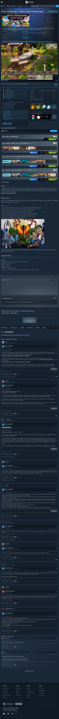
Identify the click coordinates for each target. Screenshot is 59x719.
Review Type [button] (4, 327)
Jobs (17, 690)
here (26, 302)
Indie (39, 41)
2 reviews (6, 588)
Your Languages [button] (8, 332)
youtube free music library (45, 359)
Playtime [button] (37, 327)
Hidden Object (5, 41)
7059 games (7, 565)
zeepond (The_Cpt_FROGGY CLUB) (8, 193)
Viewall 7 (54, 107)
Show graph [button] (53, 327)
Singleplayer (27, 41)
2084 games (7, 610)
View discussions (6, 116)
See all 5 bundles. (5, 182)
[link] (43, 152)
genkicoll (7, 381)
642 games (7, 523)
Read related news (6, 114)
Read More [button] (53, 369)
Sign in (2, 83)
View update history (7, 112)
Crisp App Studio (25, 37)
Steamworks (5, 692)
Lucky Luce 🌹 (8, 521)
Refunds (28, 697)
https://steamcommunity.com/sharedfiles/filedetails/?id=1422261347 (16, 355)
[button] (3, 6)
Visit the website (6, 110)
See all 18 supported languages (37, 99)
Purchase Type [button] (13, 327)
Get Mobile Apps (42, 690)
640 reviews (13, 523)
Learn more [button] (53, 130)
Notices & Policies (31, 692)
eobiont (6, 484)
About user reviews (5, 312)
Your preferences (13, 312)
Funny (50, 41)
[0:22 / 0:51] (29, 59)
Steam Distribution (7, 695)
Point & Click (15, 41)
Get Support (41, 692)
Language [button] (22, 327)
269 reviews (13, 565)
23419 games (7, 421)
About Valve (18, 688)
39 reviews (7, 486)
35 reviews (7, 462)
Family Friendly (20, 41)
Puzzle (42, 41)
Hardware (18, 692)
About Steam (5, 688)
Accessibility (29, 690)
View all (55, 297)
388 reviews (13, 421)
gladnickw (7, 461)
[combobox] (43, 6)
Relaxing (35, 41)
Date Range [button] (29, 327)
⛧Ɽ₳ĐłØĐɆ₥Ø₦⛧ (9, 608)
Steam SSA (5, 690)
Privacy (28, 688)
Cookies (28, 695)
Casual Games (9, 9)
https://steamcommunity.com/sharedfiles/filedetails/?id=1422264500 (16, 362)
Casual (10, 41)
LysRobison (7, 586)
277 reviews (13, 382)
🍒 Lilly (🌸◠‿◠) (9, 419)
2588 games (7, 382)
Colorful (31, 41)
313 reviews (13, 610)
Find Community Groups (8, 118)
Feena (6, 341)
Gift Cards (5, 697)
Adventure (46, 41)
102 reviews (7, 545)
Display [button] (44, 327)
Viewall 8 (54, 117)
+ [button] (52, 41)
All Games (3, 9)
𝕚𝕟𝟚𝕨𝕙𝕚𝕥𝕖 (7, 543)
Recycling (18, 695)
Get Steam (41, 688)
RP (5, 563)
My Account (41, 695)
